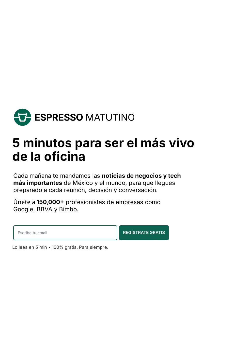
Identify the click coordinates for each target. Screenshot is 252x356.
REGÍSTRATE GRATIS (144, 232)
